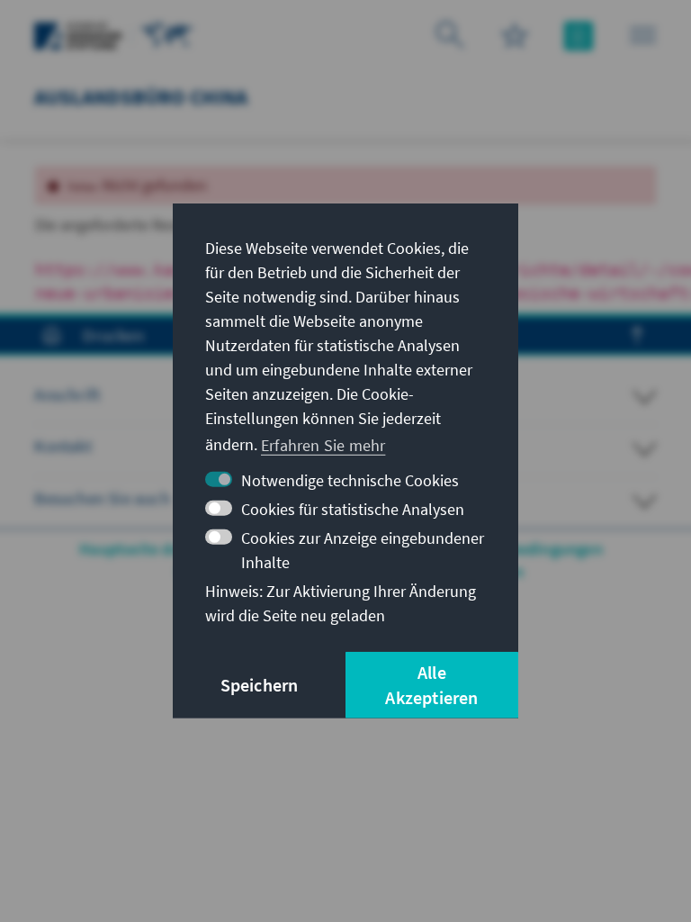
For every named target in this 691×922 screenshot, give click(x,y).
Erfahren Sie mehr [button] (323, 444)
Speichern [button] (259, 684)
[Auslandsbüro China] (167, 33)
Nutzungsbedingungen (522, 548)
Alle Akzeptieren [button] (431, 685)
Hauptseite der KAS (149, 548)
